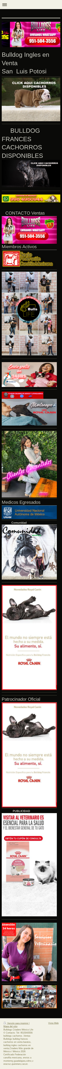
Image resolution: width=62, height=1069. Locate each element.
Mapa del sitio (10, 1026)
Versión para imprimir (18, 1023)
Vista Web (53, 1023)
